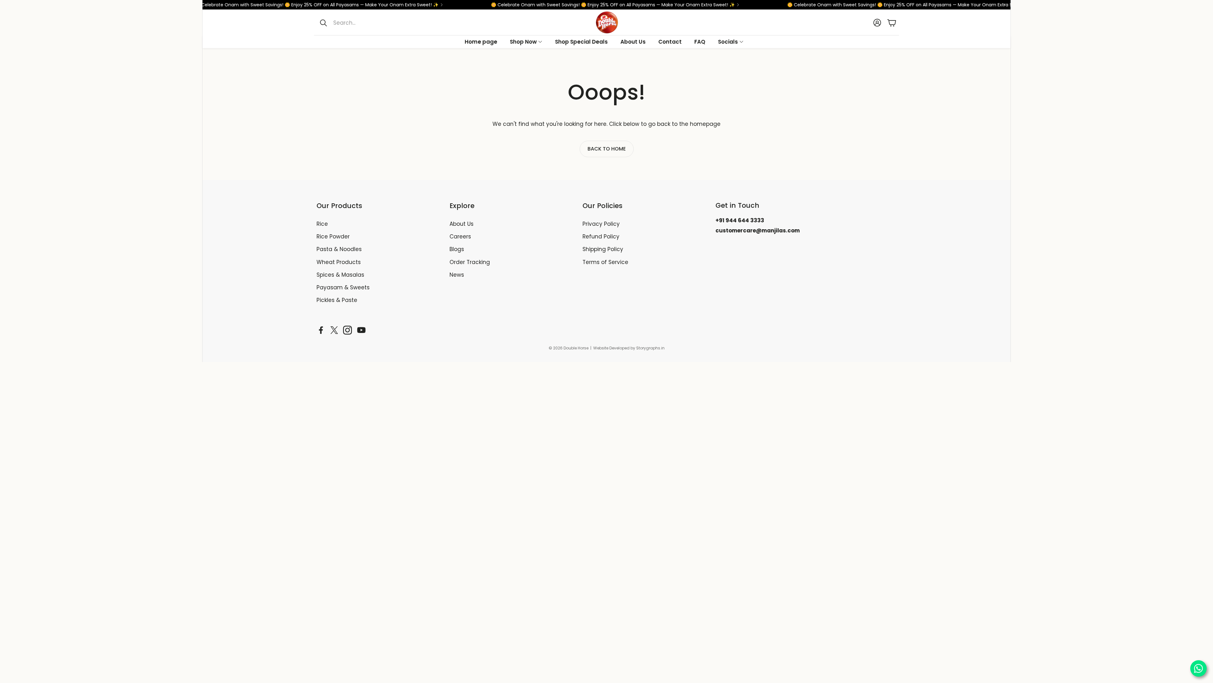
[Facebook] (321, 330)
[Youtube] (361, 330)
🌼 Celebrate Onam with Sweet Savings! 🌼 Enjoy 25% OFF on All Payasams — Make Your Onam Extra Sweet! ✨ (291, 5)
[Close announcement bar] (1004, 4)
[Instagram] (347, 330)
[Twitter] (334, 330)
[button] (379, 22)
